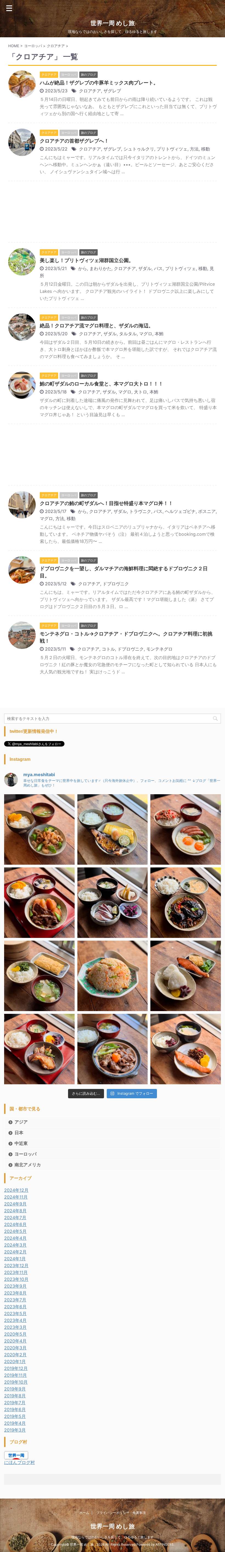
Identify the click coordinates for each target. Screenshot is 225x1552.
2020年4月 (15, 1341)
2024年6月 (15, 1224)
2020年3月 (15, 1347)
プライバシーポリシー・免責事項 (121, 1513)
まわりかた (100, 268)
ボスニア (207, 511)
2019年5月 (15, 1416)
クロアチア (90, 90)
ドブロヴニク (116, 583)
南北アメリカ (28, 1164)
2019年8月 (15, 1395)
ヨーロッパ (25, 1154)
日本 (19, 1132)
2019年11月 (15, 1375)
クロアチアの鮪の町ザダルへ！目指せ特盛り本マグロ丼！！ (106, 503)
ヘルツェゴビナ (180, 511)
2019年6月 (15, 1409)
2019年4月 (15, 1423)
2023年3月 (15, 1327)
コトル (108, 649)
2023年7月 (15, 1300)
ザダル (144, 268)
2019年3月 (15, 1430)
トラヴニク (140, 511)
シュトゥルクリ (138, 149)
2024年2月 (15, 1252)
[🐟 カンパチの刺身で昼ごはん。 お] (112, 902)
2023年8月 (15, 1293)
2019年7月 (15, 1402)
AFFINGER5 (164, 1544)
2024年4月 (15, 1238)
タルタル (128, 333)
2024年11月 (16, 1197)
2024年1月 (15, 1258)
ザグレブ (112, 90)
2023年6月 (15, 1306)
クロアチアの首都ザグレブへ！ (74, 141)
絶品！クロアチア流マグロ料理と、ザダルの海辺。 (96, 325)
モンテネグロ (159, 649)
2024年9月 (15, 1204)
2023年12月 (16, 1265)
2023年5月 (15, 1313)
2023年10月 (16, 1279)
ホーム (84, 1513)
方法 (194, 149)
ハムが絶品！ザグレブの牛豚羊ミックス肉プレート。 (99, 83)
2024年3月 (15, 1245)
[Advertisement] (112, 213)
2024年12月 (16, 1190)
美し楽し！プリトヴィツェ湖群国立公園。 (87, 260)
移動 (205, 149)
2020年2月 (15, 1354)
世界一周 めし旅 (113, 23)
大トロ (140, 392)
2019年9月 (15, 1389)
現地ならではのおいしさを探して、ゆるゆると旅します (112, 1537)
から (82, 268)
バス (158, 268)
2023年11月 (16, 1272)
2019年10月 (16, 1382)
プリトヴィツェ (172, 149)
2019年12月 (16, 1368)
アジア (21, 1122)
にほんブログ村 (19, 1462)
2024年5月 (15, 1231)
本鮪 (159, 333)
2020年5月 (15, 1334)
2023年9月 (15, 1286)
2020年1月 (15, 1361)
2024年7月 (15, 1217)
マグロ (145, 333)
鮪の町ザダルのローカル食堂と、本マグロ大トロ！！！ (101, 384)
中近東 (21, 1143)
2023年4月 (15, 1320)
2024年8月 (15, 1210)
